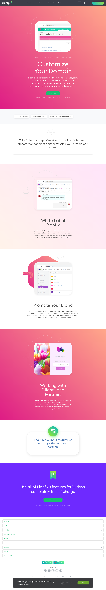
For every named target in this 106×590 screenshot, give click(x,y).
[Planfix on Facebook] (49, 571)
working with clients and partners (60, 116)
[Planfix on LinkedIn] (45, 571)
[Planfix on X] (53, 571)
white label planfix (21, 116)
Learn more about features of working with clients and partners (53, 443)
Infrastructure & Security (61, 577)
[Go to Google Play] (58, 562)
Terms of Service (37, 577)
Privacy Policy (48, 577)
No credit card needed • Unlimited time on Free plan (53, 505)
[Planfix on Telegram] (61, 571)
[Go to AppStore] (47, 562)
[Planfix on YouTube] (57, 571)
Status (72, 577)
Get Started (98, 3)
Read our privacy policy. (66, 582)
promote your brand (38, 116)
